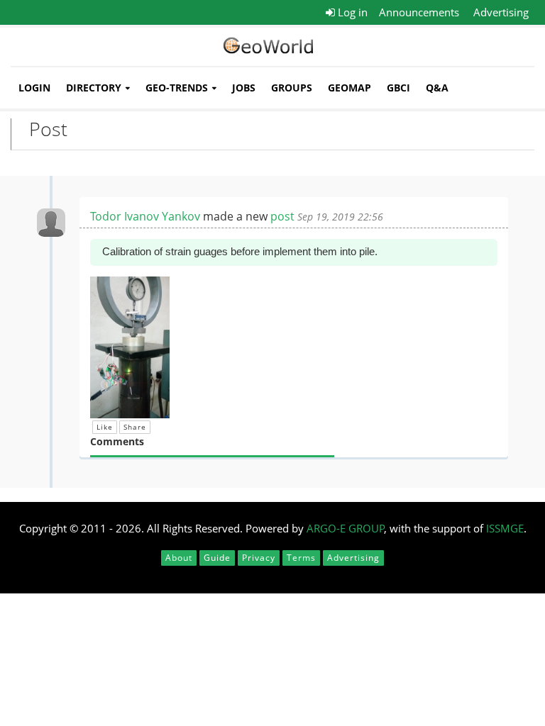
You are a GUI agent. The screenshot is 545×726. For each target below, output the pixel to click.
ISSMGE (505, 528)
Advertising (501, 12)
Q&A (437, 87)
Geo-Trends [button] (176, 87)
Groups (291, 87)
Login (34, 87)
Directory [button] (93, 87)
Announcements (419, 12)
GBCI (398, 87)
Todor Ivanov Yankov (145, 216)
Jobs (243, 87)
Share (134, 427)
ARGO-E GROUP (346, 528)
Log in (351, 12)
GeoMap (349, 87)
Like (105, 427)
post (282, 216)
